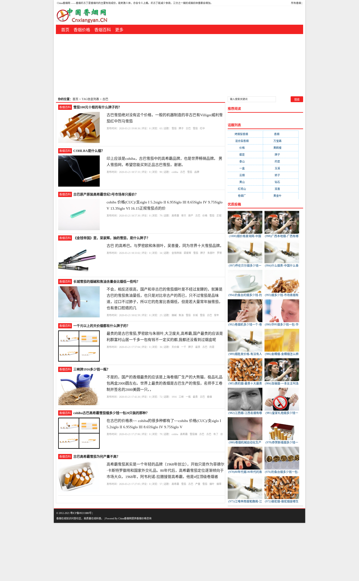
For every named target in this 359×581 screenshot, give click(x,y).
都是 (245, 154)
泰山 (245, 161)
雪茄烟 (193, 434)
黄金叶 (280, 195)
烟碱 (174, 315)
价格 (204, 215)
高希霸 (175, 215)
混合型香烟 (245, 140)
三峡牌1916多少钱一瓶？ (91, 369)
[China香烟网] (83, 15)
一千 (183, 347)
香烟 (209, 396)
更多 (119, 30)
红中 (202, 128)
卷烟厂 (245, 195)
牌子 (181, 128)
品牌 (196, 172)
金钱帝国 (177, 253)
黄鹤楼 (280, 147)
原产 (190, 215)
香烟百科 (102, 30)
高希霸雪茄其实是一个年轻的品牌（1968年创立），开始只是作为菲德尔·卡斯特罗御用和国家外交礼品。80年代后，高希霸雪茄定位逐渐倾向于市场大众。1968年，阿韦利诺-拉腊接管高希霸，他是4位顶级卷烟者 (165, 470)
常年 (216, 315)
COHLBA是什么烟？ (89, 151)
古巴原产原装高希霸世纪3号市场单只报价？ (105, 194)
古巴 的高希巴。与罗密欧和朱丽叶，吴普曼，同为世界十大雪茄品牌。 (165, 246)
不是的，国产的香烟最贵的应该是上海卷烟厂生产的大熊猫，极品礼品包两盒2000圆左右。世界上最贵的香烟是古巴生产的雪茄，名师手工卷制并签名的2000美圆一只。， (165, 383)
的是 (211, 347)
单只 (183, 215)
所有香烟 (296, 3)
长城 (195, 315)
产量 (197, 484)
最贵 (197, 347)
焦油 (181, 315)
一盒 (245, 168)
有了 (215, 434)
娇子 (281, 175)
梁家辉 (187, 253)
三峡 (181, 396)
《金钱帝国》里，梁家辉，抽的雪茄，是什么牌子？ (111, 238)
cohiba (175, 434)
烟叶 (211, 484)
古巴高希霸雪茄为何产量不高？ (96, 456)
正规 (218, 215)
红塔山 (245, 188)
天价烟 (175, 347)
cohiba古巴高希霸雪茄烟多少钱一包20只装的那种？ (111, 413)
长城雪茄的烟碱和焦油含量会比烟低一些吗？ (106, 281)
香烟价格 (82, 30)
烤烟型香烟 (245, 134)
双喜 (281, 188)
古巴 (188, 128)
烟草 (218, 484)
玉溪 (281, 168)
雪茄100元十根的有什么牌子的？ (97, 107)
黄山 (245, 181)
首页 (65, 30)
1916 (174, 396)
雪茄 (174, 128)
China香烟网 (63, 3)
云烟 (245, 175)
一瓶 (188, 396)
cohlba (175, 172)
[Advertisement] (179, 65)
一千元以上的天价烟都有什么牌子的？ (101, 326)
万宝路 (280, 140)
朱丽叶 (211, 253)
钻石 (281, 181)
